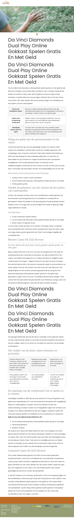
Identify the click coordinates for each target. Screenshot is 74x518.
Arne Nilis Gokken (14, 212)
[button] (37, 34)
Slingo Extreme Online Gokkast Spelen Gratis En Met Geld (28, 173)
